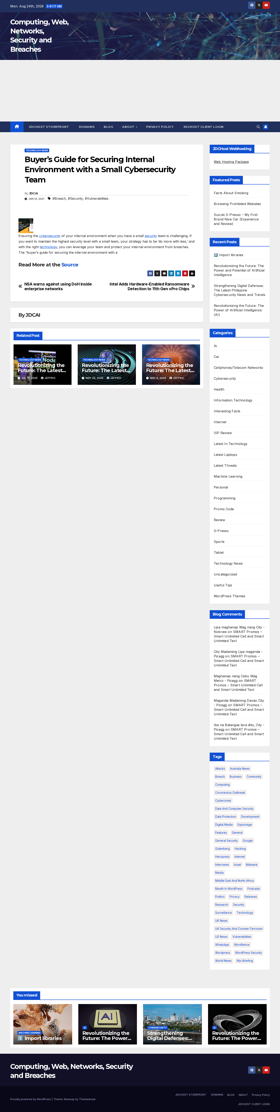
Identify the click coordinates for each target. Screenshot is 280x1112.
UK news (221, 920)
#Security (75, 198)
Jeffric (50, 377)
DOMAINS (86, 127)
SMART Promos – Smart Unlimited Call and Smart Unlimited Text (239, 636)
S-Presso (221, 531)
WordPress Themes (229, 596)
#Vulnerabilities (96, 198)
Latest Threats (225, 465)
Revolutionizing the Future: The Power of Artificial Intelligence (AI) (239, 310)
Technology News (37, 150)
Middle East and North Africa (234, 880)
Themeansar (87, 1099)
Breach (220, 776)
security (151, 236)
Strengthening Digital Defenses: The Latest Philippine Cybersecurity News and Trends (239, 290)
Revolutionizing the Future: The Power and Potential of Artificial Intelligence (239, 270)
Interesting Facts (227, 411)
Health (219, 389)
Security (238, 904)
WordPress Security (248, 952)
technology (48, 247)
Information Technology (233, 400)
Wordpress (222, 952)
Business (236, 776)
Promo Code (224, 509)
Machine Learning (228, 476)
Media (219, 872)
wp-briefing (245, 960)
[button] (258, 127)
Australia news (240, 768)
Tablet (219, 552)
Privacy (235, 896)
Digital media (224, 824)
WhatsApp (222, 944)
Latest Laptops (225, 455)
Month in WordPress (228, 888)
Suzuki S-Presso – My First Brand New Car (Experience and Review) (236, 219)
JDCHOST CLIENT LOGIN (203, 127)
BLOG (108, 127)
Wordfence (241, 944)
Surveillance (223, 912)
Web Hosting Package (231, 162)
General (237, 832)
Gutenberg (222, 848)
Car (217, 357)
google (248, 840)
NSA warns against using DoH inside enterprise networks (58, 286)
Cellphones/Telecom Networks (238, 368)
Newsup (69, 1099)
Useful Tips (223, 585)
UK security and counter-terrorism (239, 928)
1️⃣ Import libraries (229, 255)
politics (220, 896)
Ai (215, 346)
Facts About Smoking (231, 193)
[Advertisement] (140, 90)
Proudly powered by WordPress (31, 1099)
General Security (226, 840)
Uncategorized (225, 574)
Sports (219, 542)
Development (250, 816)
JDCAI (33, 193)
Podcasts (253, 888)
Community (254, 776)
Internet (220, 422)
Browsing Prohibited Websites (237, 204)
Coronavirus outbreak (230, 792)
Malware (251, 864)
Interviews (222, 864)
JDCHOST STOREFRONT (48, 127)
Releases (251, 896)
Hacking (240, 848)
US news (221, 936)
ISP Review (223, 433)
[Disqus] (106, 444)
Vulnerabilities (241, 936)
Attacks (220, 768)
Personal (221, 487)
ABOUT (128, 127)
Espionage (245, 824)
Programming (224, 498)
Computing (222, 784)
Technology (245, 912)
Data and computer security (234, 808)
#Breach (59, 198)
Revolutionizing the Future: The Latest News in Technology (42, 370)
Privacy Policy (159, 127)
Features (221, 832)
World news (223, 960)
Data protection (225, 816)
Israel (237, 864)
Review (219, 520)
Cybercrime (223, 800)
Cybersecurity (225, 378)
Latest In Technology (230, 444)
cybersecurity (49, 236)
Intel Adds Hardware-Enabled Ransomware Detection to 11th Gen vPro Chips (149, 286)
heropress (222, 856)
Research (221, 904)
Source (69, 265)
